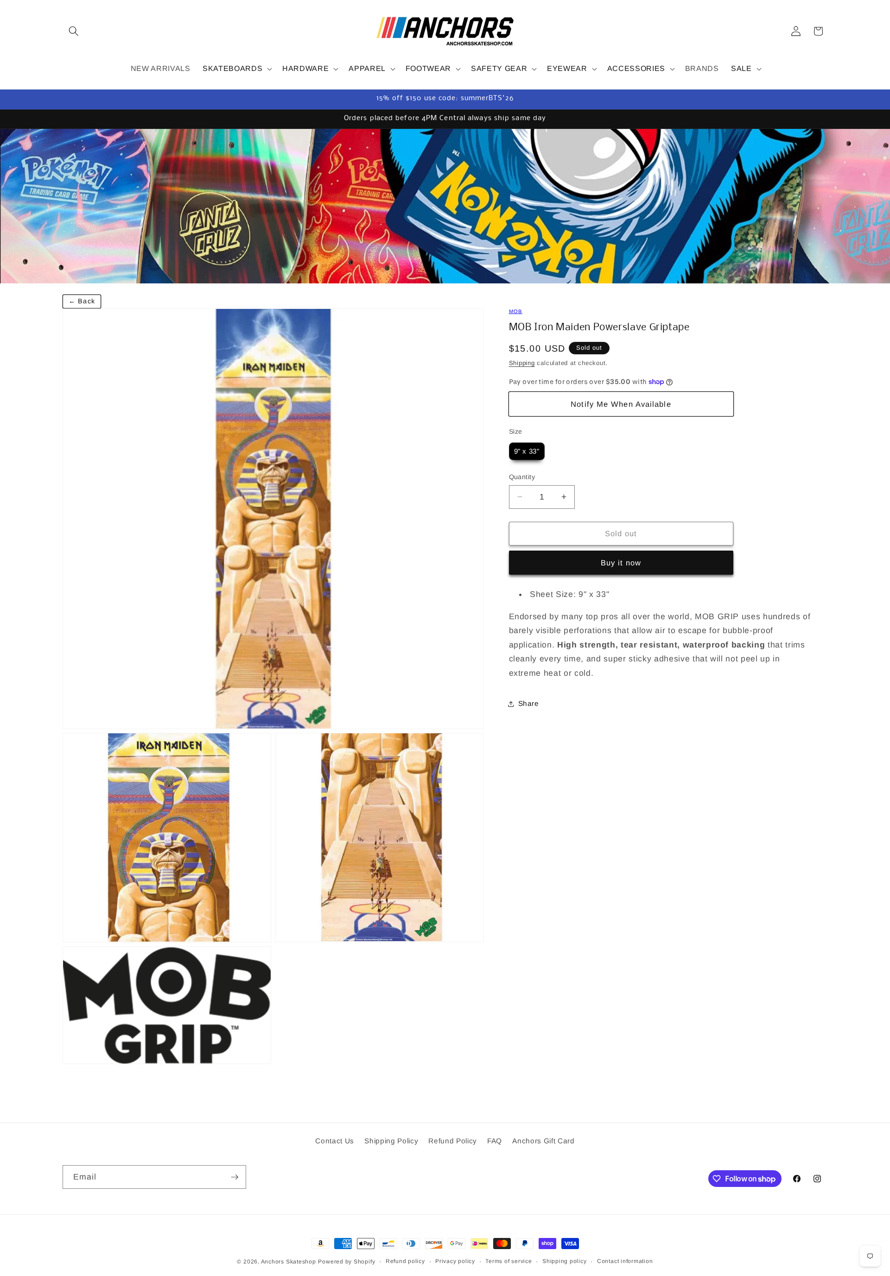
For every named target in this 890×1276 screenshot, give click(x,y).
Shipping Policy (391, 1141)
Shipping (522, 362)
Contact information (625, 1261)
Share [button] (528, 703)
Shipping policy (564, 1261)
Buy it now (621, 562)
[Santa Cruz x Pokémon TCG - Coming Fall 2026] (445, 206)
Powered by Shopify (346, 1261)
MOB (515, 311)
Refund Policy (452, 1141)
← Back (82, 301)
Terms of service (508, 1261)
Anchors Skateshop (288, 1261)
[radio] (527, 451)
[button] (74, 31)
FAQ (494, 1141)
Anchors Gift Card (543, 1141)
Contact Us (334, 1141)
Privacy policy (455, 1261)
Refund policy (405, 1261)
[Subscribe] (234, 1177)
